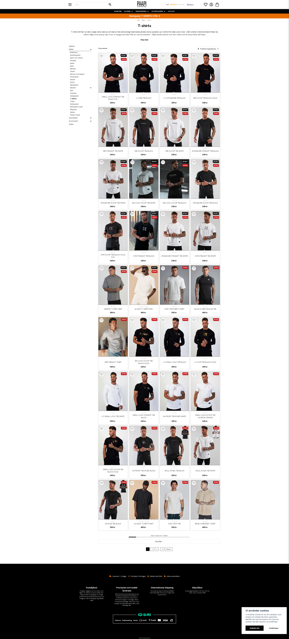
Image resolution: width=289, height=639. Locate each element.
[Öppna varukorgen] (217, 4)
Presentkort (74, 77)
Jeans (72, 66)
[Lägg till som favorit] (205, 4)
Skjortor (73, 88)
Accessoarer (157, 11)
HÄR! (204, 593)
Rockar (72, 79)
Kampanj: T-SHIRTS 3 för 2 (144, 16)
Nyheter (117, 11)
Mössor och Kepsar (77, 74)
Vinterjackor (74, 104)
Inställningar (274, 628)
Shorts (72, 82)
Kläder (127, 11)
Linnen (72, 71)
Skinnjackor (74, 85)
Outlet (171, 11)
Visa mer (144, 40)
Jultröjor (73, 69)
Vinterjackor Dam (76, 107)
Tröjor (72, 101)
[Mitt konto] (211, 4)
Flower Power (75, 115)
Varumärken (141, 11)
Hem (138, 20)
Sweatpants (74, 96)
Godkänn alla (254, 628)
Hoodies (73, 60)
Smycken (73, 93)
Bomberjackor (75, 55)
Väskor (72, 112)
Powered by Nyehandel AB (144, 638)
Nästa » (168, 549)
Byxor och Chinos (76, 58)
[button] (110, 4)
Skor (71, 90)
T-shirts (73, 99)
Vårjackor (73, 109)
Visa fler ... (159, 541)
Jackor (72, 63)
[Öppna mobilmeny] (70, 4)
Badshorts (74, 52)
